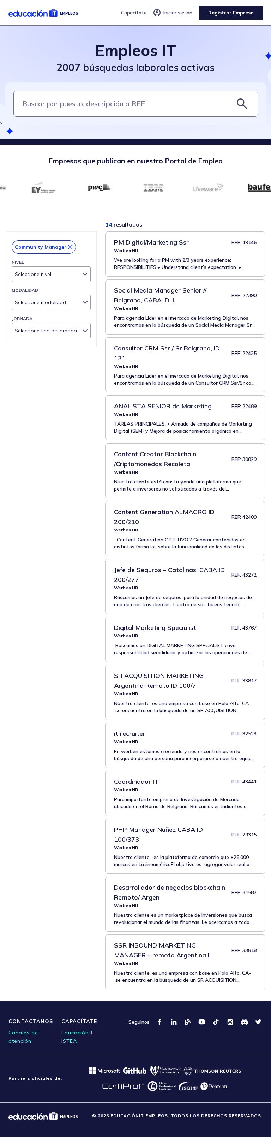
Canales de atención (23, 1036)
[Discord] (244, 1022)
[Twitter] (258, 1022)
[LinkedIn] (173, 1022)
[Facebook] (159, 1022)
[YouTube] (202, 1022)
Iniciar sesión (172, 12)
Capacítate (134, 13)
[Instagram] (230, 1022)
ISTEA (69, 1041)
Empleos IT (135, 50)
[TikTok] (216, 1022)
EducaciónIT (77, 1032)
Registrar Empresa (231, 13)
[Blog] (187, 1022)
